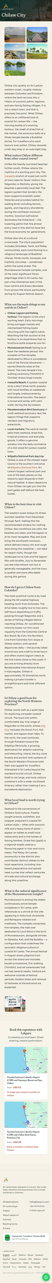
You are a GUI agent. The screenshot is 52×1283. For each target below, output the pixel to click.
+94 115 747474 (37, 1206)
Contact (7, 1219)
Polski (26, 1263)
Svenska (22, 1267)
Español (6, 1259)
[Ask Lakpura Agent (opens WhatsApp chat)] (46, 1277)
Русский (6, 1267)
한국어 (5, 1263)
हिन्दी (30, 1259)
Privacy (6, 1228)
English (6, 1255)
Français (22, 1259)
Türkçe (37, 1267)
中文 (44, 1267)
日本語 (45, 1259)
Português (35, 1263)
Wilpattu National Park (24, 467)
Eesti (14, 1259)
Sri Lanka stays (10, 1206)
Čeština (22, 1255)
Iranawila (9, 176)
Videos (6, 1211)
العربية (14, 1255)
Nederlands (15, 1263)
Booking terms (10, 1224)
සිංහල (14, 1267)
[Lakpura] (6, 6)
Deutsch (39, 1255)
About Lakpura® (11, 1215)
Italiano (37, 1259)
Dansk (30, 1255)
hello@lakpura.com (39, 1202)
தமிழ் (30, 1267)
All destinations (10, 1202)
